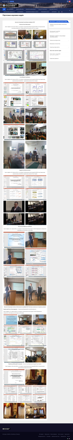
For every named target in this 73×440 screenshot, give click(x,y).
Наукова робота (53, 9)
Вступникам (20, 11)
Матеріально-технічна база (55, 43)
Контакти (54, 11)
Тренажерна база (45, 11)
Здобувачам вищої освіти (32, 11)
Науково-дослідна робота (55, 47)
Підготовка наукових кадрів (55, 50)
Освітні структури (42, 9)
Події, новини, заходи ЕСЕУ (55, 54)
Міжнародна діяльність (9, 11)
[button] (69, 10)
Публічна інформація (30, 9)
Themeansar (18, 434)
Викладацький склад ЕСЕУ (55, 32)
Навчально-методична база (55, 40)
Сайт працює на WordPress (6, 434)
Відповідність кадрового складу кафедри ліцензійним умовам (57, 36)
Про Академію (10, 9)
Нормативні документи (54, 58)
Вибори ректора (20, 9)
